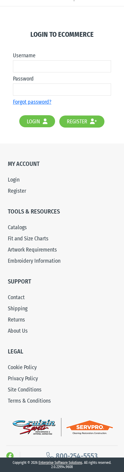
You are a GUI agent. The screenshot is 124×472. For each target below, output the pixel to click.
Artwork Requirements (32, 249)
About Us (18, 331)
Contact (16, 297)
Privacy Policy (23, 378)
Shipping (17, 308)
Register (77, 121)
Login (34, 121)
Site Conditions (25, 389)
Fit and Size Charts (28, 238)
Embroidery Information (34, 261)
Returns (16, 319)
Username (24, 55)
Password (23, 78)
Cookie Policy (22, 367)
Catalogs (17, 227)
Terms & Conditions (29, 401)
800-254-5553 (76, 456)
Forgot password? (32, 102)
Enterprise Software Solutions (60, 463)
